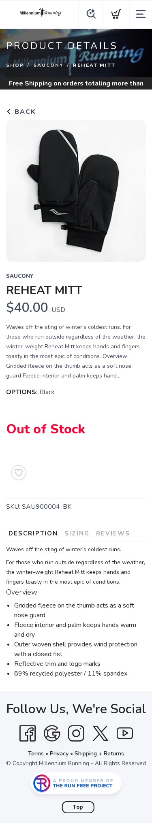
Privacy (59, 753)
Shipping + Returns (99, 753)
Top (78, 807)
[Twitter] (100, 733)
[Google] (52, 733)
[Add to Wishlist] (18, 472)
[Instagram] (76, 733)
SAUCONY (48, 65)
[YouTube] (125, 733)
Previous (19, 189)
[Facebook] (27, 733)
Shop (15, 65)
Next (133, 189)
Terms (36, 753)
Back (24, 111)
